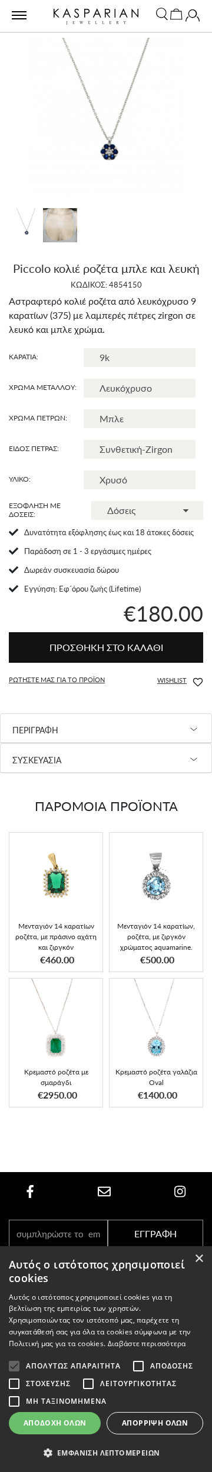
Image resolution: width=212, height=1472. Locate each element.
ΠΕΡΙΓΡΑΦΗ (35, 730)
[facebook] (30, 1191)
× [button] (198, 1258)
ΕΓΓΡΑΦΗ (155, 1233)
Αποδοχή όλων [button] (55, 1423)
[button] (171, 681)
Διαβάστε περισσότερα (147, 1344)
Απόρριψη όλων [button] (155, 1423)
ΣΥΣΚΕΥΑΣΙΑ (36, 760)
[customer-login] (192, 18)
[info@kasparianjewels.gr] (104, 1191)
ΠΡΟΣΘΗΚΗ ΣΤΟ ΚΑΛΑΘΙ (106, 647)
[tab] (106, 728)
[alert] (106, 1359)
